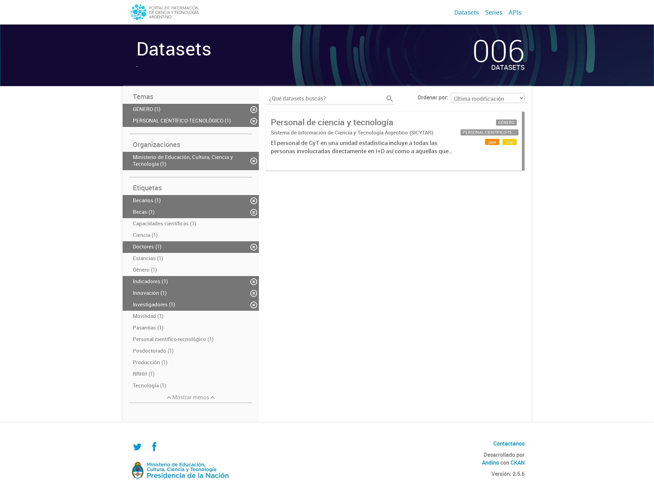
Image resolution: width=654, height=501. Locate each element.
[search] (389, 98)
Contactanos (509, 443)
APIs (515, 12)
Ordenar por (432, 97)
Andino (490, 462)
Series (493, 12)
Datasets (466, 12)
